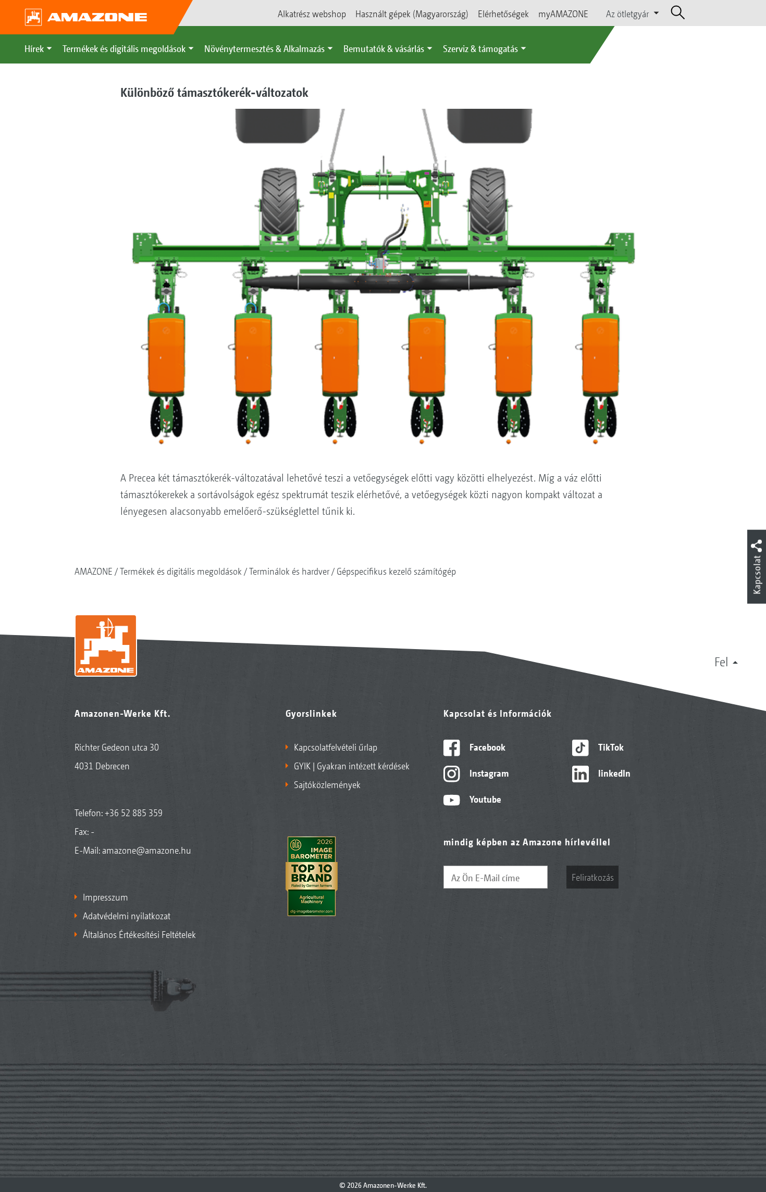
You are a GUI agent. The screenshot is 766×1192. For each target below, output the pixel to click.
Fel (721, 661)
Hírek (34, 48)
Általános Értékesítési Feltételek (139, 934)
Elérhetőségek (503, 13)
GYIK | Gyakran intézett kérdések (352, 765)
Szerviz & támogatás (480, 48)
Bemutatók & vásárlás (383, 48)
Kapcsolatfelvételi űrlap (335, 746)
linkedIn (613, 772)
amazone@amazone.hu (146, 849)
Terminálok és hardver (289, 570)
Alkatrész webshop (312, 13)
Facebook (486, 746)
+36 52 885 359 (134, 812)
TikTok (610, 746)
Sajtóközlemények (327, 784)
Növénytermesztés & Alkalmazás (264, 48)
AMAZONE (94, 570)
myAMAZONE (563, 13)
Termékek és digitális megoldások (124, 48)
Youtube (484, 798)
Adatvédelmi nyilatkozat (126, 915)
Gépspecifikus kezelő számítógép (396, 570)
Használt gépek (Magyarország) (411, 13)
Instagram (488, 772)
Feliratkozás (593, 876)
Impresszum (105, 896)
